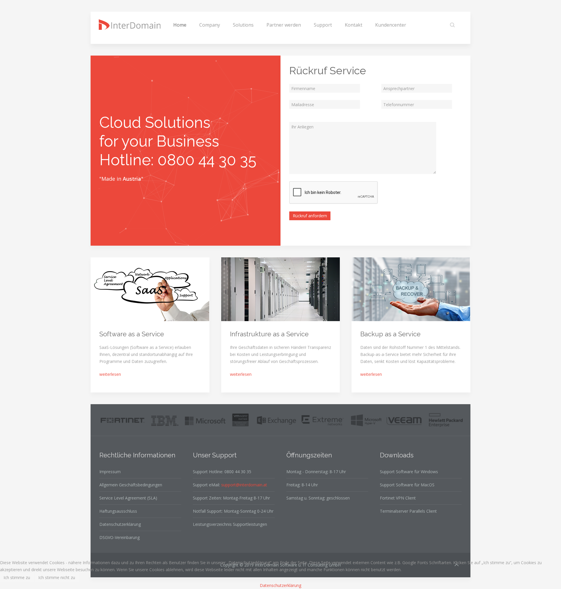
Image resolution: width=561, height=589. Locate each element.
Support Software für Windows (409, 471)
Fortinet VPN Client (398, 498)
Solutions (243, 25)
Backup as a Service (390, 334)
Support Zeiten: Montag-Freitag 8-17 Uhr (231, 498)
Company (209, 25)
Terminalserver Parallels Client (408, 511)
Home (179, 25)
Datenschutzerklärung (120, 524)
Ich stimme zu (17, 577)
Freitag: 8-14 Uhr (302, 485)
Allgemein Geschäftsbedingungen (130, 485)
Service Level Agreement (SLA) (128, 498)
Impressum (110, 471)
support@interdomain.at (244, 485)
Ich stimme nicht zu (56, 577)
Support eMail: (230, 485)
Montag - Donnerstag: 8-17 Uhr (316, 471)
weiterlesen (110, 374)
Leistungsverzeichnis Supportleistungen (230, 524)
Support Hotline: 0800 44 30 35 (222, 471)
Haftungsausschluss (118, 511)
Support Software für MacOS (407, 485)
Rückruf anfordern (310, 215)
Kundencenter (390, 25)
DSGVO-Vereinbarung (119, 537)
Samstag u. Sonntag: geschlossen (318, 498)
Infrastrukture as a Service (269, 334)
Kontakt (353, 25)
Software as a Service (131, 334)
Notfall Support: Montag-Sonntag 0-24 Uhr (233, 511)
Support (323, 25)
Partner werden (283, 25)
